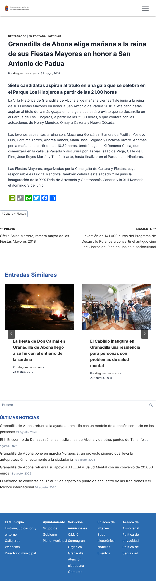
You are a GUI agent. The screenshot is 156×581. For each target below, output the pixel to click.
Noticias (54, 36)
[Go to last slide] (11, 334)
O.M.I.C (73, 534)
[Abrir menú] (145, 8)
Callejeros (12, 541)
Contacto (75, 572)
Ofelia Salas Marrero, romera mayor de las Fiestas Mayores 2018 (34, 235)
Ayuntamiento (54, 522)
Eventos (104, 553)
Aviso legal (130, 528)
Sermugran (76, 541)
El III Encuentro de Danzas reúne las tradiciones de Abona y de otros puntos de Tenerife (72, 440)
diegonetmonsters (25, 73)
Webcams (12, 547)
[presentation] (39, 307)
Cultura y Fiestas (14, 213)
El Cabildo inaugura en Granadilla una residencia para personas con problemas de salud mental (115, 353)
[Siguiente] (144, 334)
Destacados (17, 36)
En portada (37, 36)
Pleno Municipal (55, 541)
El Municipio (14, 522)
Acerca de (130, 522)
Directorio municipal (20, 553)
